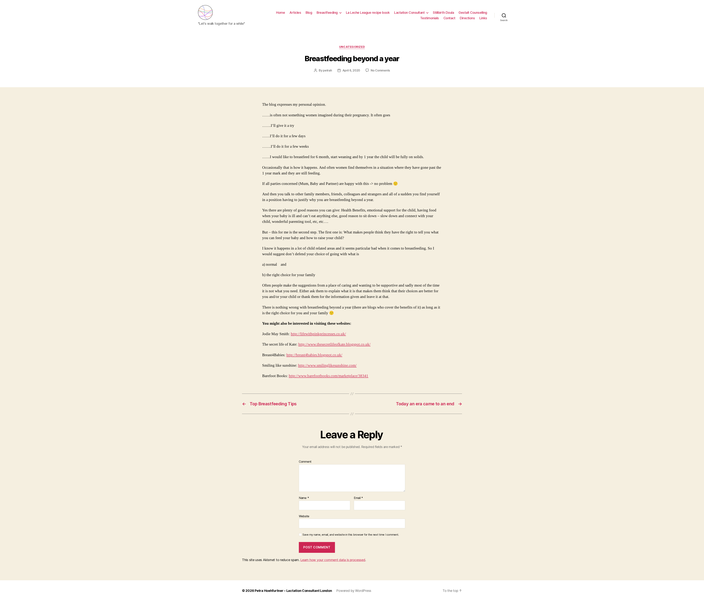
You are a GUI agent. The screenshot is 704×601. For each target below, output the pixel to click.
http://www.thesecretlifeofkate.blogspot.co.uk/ (334, 344)
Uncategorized (352, 47)
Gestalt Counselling (473, 12)
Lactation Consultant (409, 12)
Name (304, 498)
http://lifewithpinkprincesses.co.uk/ (318, 333)
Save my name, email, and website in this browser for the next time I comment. (350, 534)
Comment (305, 461)
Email (358, 498)
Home (280, 12)
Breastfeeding (327, 12)
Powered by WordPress (353, 591)
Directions (467, 18)
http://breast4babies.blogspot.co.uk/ (314, 355)
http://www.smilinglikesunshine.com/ (327, 365)
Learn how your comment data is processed (332, 560)
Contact (449, 18)
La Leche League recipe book (368, 12)
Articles (295, 12)
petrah (327, 70)
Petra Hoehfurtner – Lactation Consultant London (293, 591)
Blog (309, 12)
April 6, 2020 (351, 70)
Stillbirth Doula (443, 12)
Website (304, 516)
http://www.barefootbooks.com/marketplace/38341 (328, 375)
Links (483, 18)
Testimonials (429, 18)
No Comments (380, 70)
